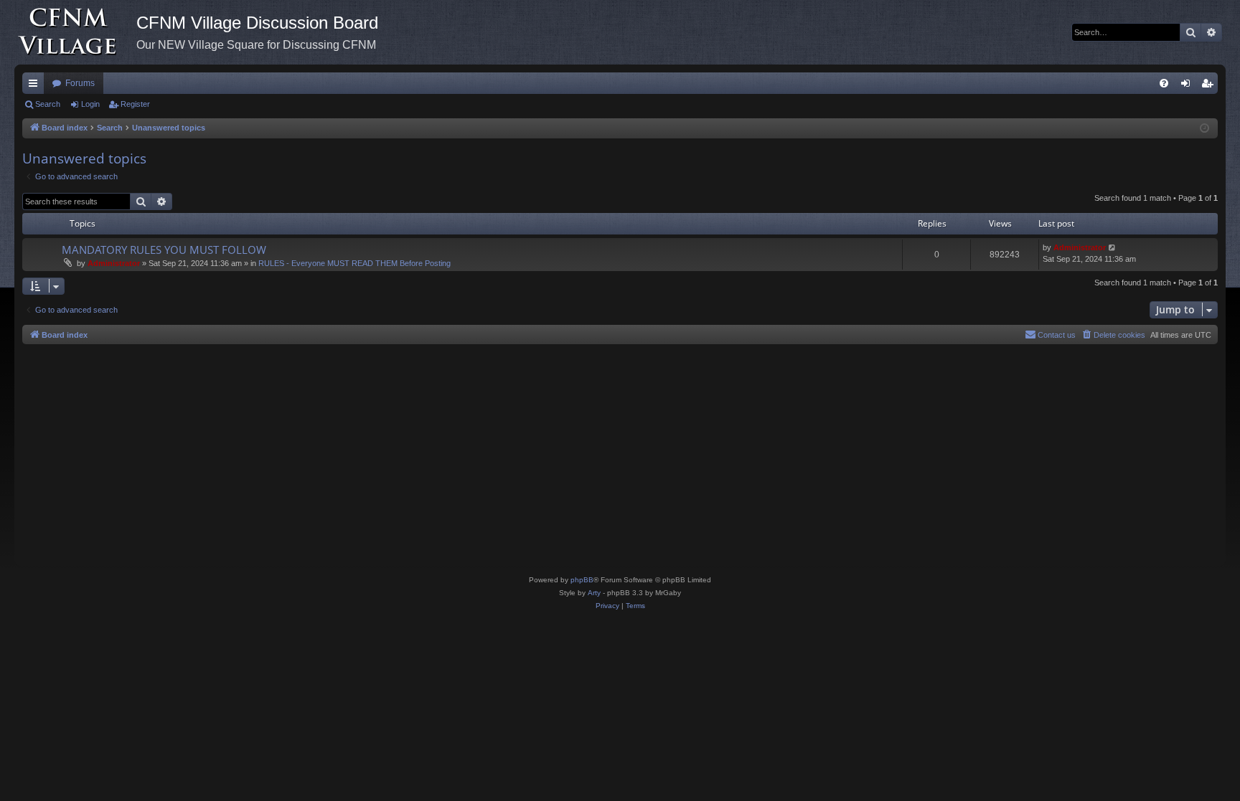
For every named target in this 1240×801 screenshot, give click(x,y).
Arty (594, 593)
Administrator (114, 263)
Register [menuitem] (1210, 86)
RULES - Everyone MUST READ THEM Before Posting (354, 263)
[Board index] (75, 32)
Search (47, 104)
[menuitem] (1164, 83)
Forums (80, 83)
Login (90, 104)
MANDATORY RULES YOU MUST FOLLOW (164, 249)
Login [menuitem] (1188, 86)
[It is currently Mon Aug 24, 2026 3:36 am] (1204, 128)
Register (135, 104)
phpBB (581, 580)
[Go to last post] (1112, 247)
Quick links (36, 86)
